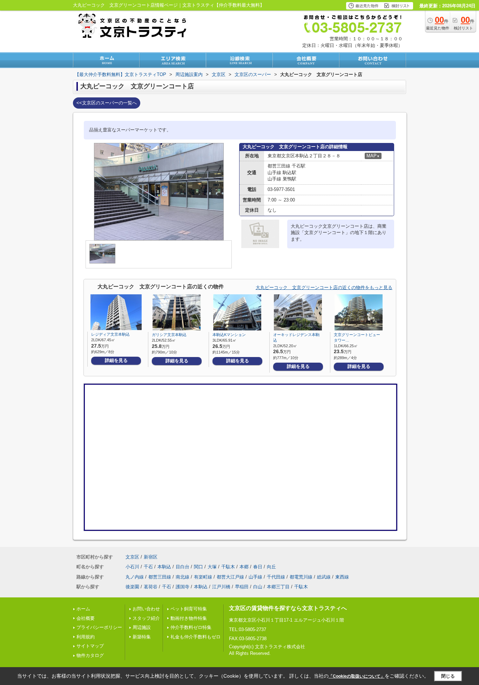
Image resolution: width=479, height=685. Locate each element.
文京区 (132, 557)
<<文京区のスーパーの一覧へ (106, 102)
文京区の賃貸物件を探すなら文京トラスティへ (288, 608)
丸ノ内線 (135, 577)
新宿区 (150, 557)
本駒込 (164, 566)
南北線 (182, 577)
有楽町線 (203, 577)
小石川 (132, 566)
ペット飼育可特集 (188, 608)
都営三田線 (159, 577)
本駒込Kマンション (229, 335)
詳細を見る (116, 360)
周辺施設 (142, 627)
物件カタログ (90, 655)
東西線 (342, 577)
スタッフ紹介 (146, 618)
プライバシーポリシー (99, 627)
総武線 (324, 577)
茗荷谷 (150, 586)
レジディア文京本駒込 (110, 334)
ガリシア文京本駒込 (169, 335)
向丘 (271, 566)
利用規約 (85, 636)
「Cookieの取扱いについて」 (357, 676)
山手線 (255, 577)
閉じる (448, 676)
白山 (257, 586)
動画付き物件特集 (188, 618)
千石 (148, 566)
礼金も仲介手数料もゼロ (195, 636)
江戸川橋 (221, 586)
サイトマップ (90, 646)
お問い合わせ (146, 608)
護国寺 (182, 586)
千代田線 (276, 577)
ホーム (83, 608)
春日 (257, 566)
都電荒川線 (301, 577)
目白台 (182, 566)
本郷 (244, 566)
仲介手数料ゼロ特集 (190, 627)
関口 (198, 566)
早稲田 (242, 586)
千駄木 (228, 566)
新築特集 (142, 636)
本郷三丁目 (278, 586)
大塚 (212, 566)
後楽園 (132, 586)
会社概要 (85, 618)
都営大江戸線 (230, 577)
